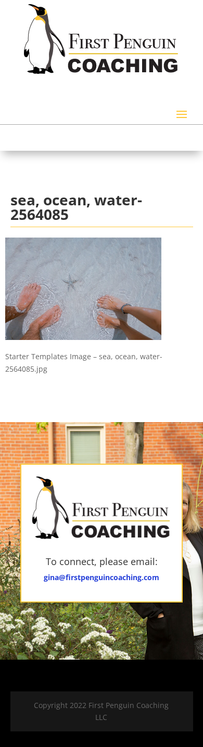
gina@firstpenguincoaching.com (101, 577)
